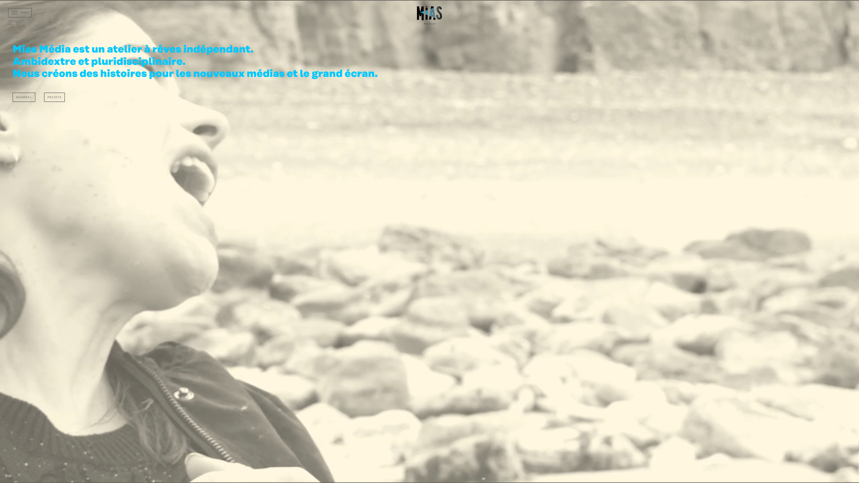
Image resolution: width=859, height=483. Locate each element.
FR (10, 21)
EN (16, 21)
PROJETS (54, 97)
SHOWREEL (24, 97)
